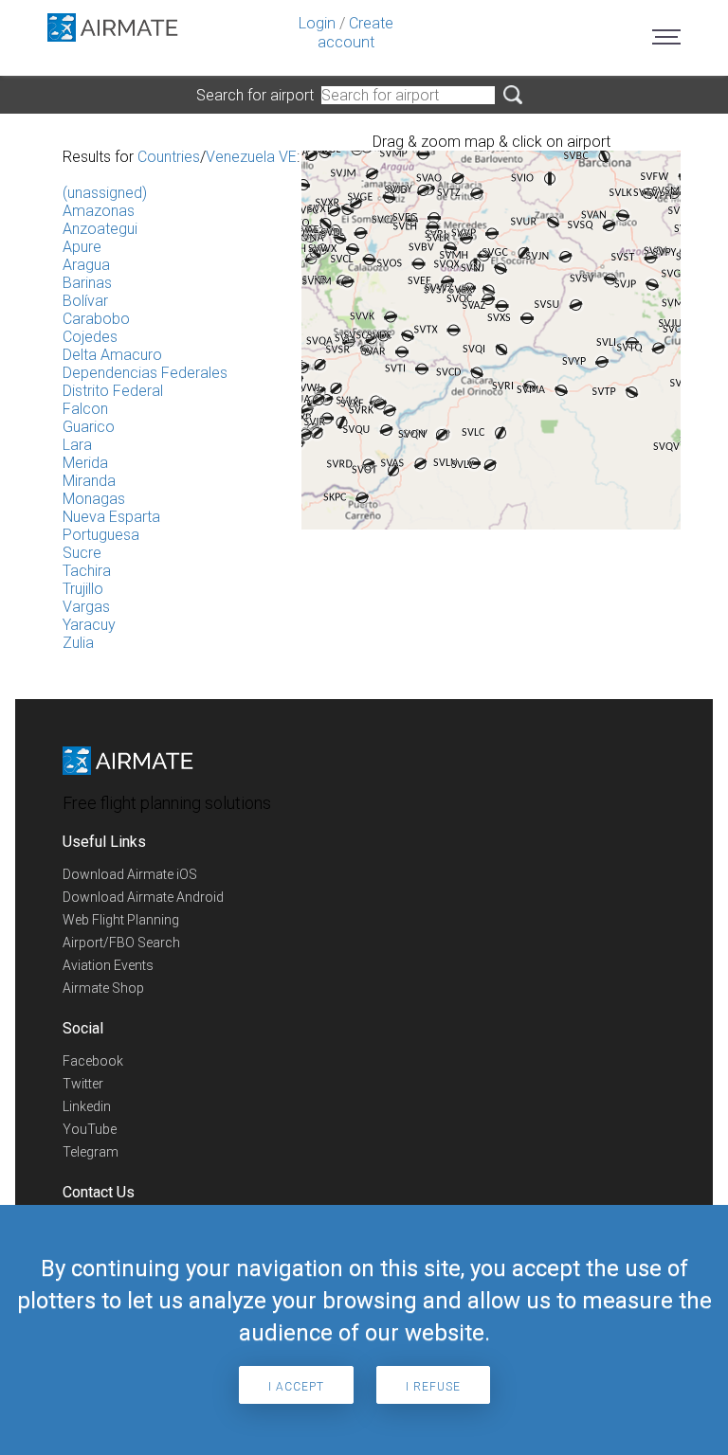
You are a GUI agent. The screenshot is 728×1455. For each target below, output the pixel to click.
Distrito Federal (113, 391)
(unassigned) (105, 193)
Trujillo (83, 589)
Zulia (78, 643)
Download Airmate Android (143, 897)
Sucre (82, 553)
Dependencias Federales (145, 373)
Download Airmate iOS (130, 874)
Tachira (87, 571)
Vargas (86, 607)
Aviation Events (108, 965)
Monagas (94, 499)
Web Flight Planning (121, 919)
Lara (77, 445)
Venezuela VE (251, 157)
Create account (355, 32)
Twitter (83, 1083)
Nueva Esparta (111, 517)
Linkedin (87, 1106)
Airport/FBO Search (121, 942)
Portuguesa (101, 535)
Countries (168, 157)
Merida (85, 463)
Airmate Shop (103, 988)
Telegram (90, 1151)
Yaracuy (89, 625)
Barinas (87, 283)
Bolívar (85, 301)
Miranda (89, 481)
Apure (82, 247)
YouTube (90, 1129)
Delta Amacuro (112, 355)
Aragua (86, 265)
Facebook (93, 1061)
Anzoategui (100, 229)
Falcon (85, 409)
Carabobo (96, 319)
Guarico (89, 427)
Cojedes (90, 337)
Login (317, 23)
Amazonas (99, 211)
